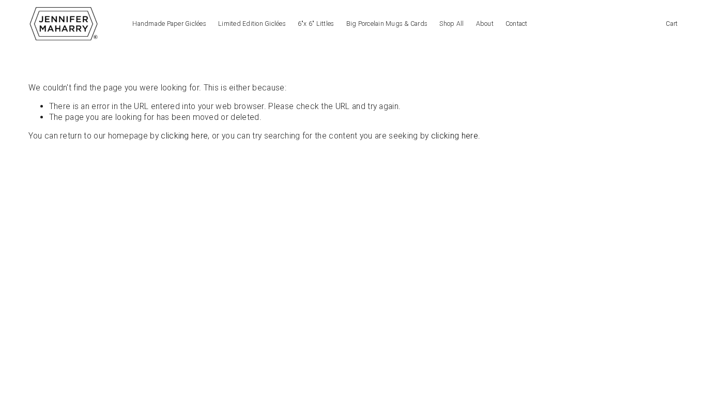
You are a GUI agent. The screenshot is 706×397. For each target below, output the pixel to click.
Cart (672, 23)
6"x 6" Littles (316, 23)
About (485, 23)
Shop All (451, 23)
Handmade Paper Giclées (169, 23)
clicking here (184, 136)
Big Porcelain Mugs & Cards (386, 23)
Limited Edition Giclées (252, 23)
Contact (516, 23)
